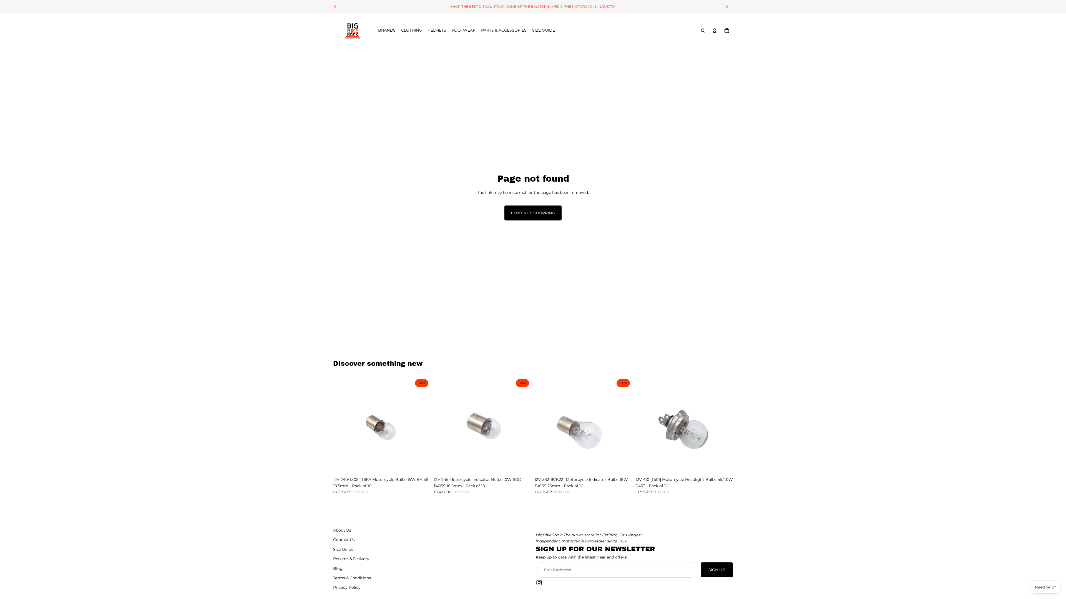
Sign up (716, 569)
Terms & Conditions (352, 577)
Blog (338, 568)
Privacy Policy (347, 587)
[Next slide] (727, 7)
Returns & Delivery (351, 558)
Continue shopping (533, 212)
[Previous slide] (335, 7)
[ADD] (422, 466)
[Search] (703, 30)
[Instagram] (539, 582)
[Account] (714, 30)
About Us (342, 530)
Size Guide (343, 549)
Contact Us (344, 539)
